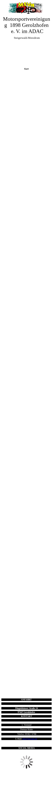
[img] (26, 8)
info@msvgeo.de (29, 739)
